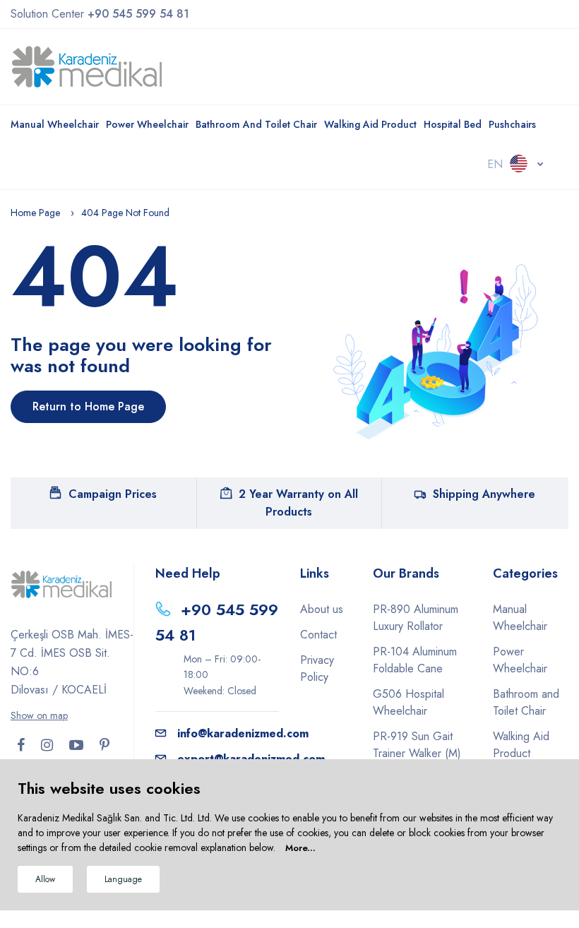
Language (123, 879)
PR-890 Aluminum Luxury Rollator (415, 617)
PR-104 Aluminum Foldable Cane (415, 660)
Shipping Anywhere (484, 494)
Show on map (39, 715)
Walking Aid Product (370, 124)
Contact (318, 634)
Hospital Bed (453, 124)
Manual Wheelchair (55, 124)
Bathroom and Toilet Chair (256, 124)
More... (300, 848)
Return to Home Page (88, 406)
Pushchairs (512, 124)
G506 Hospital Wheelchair (408, 702)
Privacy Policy (317, 668)
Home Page (35, 213)
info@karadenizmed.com (243, 733)
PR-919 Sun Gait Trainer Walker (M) (417, 744)
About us (321, 609)
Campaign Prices (112, 494)
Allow (45, 879)
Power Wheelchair (147, 124)
